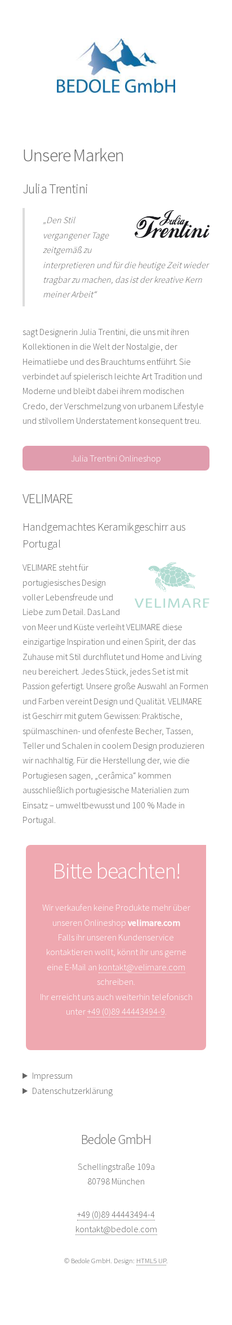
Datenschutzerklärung (72, 1090)
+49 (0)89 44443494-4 (116, 1214)
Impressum (52, 1075)
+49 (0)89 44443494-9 (126, 1011)
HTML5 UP (151, 1260)
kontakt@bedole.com (116, 1228)
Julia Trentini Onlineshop (116, 458)
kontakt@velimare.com (142, 967)
